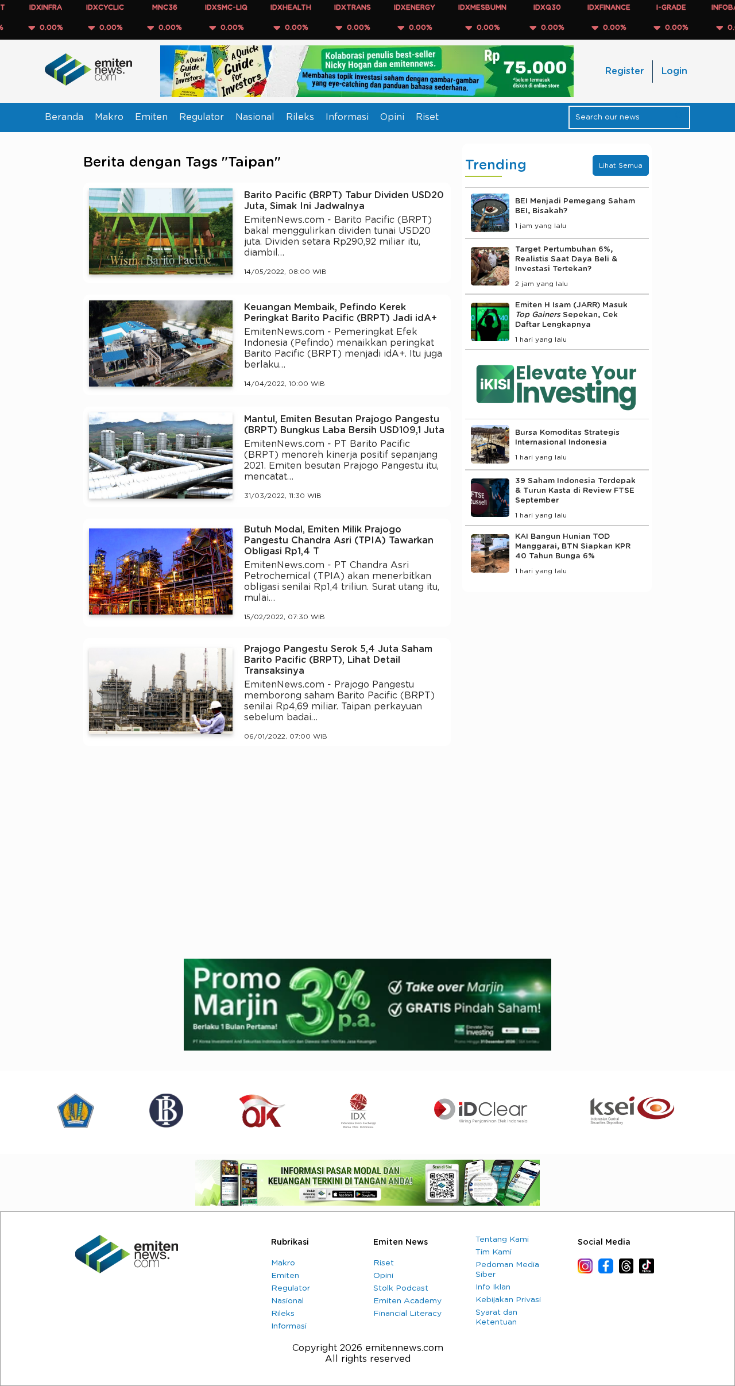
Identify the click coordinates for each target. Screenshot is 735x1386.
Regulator (201, 117)
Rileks (300, 117)
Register (624, 70)
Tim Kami (493, 1252)
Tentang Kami (502, 1240)
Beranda (64, 117)
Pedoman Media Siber (507, 1270)
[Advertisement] (267, 861)
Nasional (254, 117)
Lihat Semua (621, 165)
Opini (392, 117)
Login (674, 70)
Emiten (151, 117)
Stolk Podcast (400, 1288)
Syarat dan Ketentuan (496, 1317)
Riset (427, 117)
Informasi (347, 117)
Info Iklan (492, 1287)
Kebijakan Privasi (508, 1300)
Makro (109, 117)
